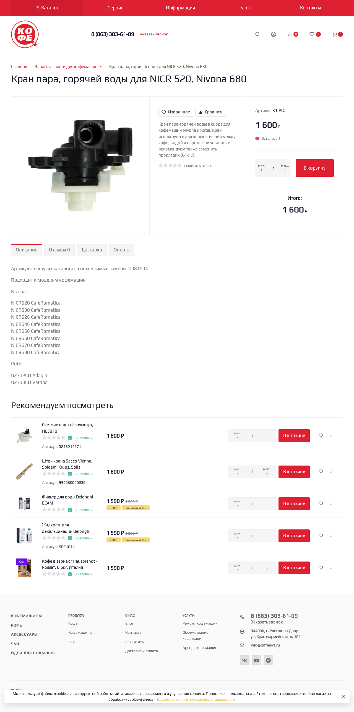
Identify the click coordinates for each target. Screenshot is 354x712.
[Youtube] (256, 660)
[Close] (343, 696)
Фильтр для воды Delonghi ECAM (67, 500)
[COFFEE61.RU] (25, 34)
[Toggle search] (257, 34)
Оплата (122, 250)
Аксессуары (24, 634)
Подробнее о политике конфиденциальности (195, 699)
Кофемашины (26, 616)
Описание (26, 250)
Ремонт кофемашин (200, 623)
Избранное (179, 112)
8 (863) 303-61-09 (112, 34)
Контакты (133, 632)
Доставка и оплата (141, 651)
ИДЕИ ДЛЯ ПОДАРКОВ (33, 653)
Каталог (50, 8)
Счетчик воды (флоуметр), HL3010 (67, 427)
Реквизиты (134, 642)
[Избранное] (320, 435)
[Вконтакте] (244, 660)
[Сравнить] (331, 435)
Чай (15, 643)
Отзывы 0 (59, 250)
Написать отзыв (198, 165)
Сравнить (214, 112)
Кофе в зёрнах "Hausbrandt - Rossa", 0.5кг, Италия (69, 564)
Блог (129, 623)
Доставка (92, 250)
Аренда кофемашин (200, 647)
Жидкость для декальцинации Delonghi (66, 528)
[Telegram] (268, 660)
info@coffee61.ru (265, 645)
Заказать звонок (153, 34)
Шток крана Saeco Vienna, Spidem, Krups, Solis (67, 464)
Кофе (16, 625)
